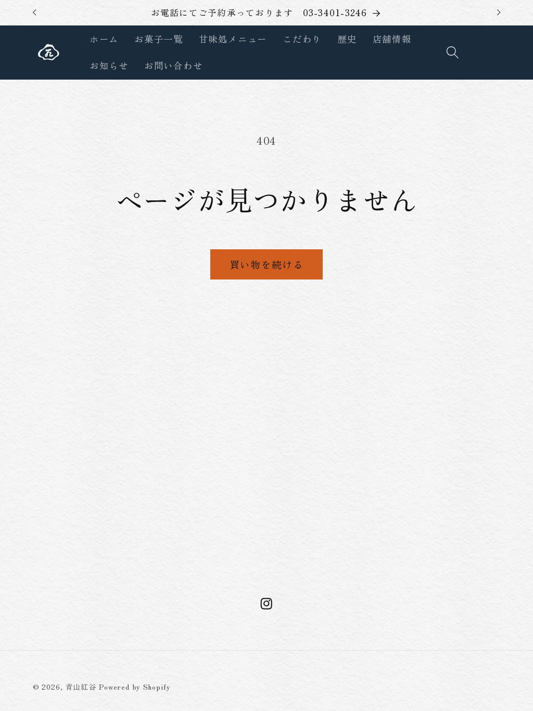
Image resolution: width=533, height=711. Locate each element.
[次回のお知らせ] (498, 12)
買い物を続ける (266, 264)
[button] (452, 52)
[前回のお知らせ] (34, 12)
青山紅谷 (81, 686)
